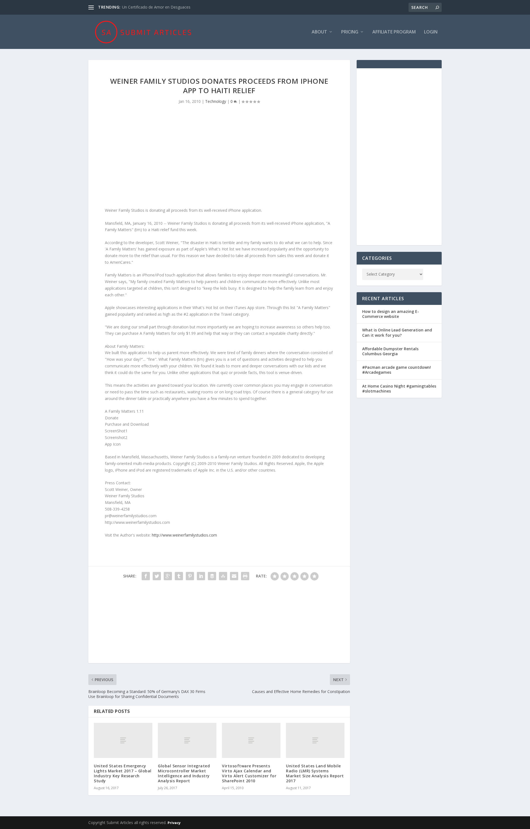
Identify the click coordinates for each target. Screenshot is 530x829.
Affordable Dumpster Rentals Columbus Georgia (390, 351)
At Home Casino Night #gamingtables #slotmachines (399, 388)
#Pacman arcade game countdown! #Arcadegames (396, 370)
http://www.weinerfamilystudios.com (184, 535)
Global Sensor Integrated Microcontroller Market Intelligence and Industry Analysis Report (184, 773)
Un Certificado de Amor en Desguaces (156, 7)
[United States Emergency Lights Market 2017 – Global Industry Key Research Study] (123, 740)
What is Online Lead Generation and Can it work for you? (397, 332)
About (319, 32)
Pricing (349, 32)
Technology (215, 101)
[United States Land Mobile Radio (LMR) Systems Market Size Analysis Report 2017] (315, 740)
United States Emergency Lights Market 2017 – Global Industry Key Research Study (123, 773)
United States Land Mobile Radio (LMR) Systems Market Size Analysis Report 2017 (315, 773)
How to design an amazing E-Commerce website (390, 314)
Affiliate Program (394, 32)
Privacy (174, 822)
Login (431, 32)
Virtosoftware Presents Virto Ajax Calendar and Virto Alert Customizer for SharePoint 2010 (249, 773)
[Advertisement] (219, 160)
